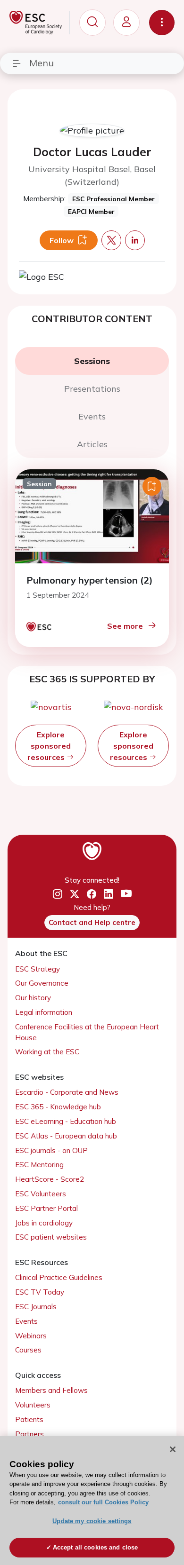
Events (26, 1321)
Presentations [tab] (92, 388)
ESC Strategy (37, 968)
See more (125, 626)
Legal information (43, 1012)
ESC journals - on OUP (51, 1150)
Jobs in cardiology (44, 1222)
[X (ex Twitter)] (74, 894)
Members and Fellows (51, 1390)
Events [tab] (92, 416)
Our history (33, 997)
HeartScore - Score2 (49, 1179)
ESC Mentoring (39, 1164)
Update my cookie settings (91, 1521)
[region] (92, 1500)
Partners (29, 1434)
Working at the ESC (47, 1051)
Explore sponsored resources (49, 746)
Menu (41, 63)
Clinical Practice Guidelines (58, 1277)
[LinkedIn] (108, 894)
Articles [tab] (92, 444)
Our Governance (41, 983)
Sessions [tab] (92, 361)
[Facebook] (91, 894)
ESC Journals (36, 1306)
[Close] (172, 1449)
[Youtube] (126, 894)
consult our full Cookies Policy (103, 1502)
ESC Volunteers (40, 1193)
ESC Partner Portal (46, 1208)
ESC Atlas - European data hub (66, 1135)
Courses (28, 1349)
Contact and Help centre (92, 922)
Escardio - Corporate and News (66, 1092)
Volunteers (32, 1404)
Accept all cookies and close (95, 1547)
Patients (29, 1419)
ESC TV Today (39, 1292)
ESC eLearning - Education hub (65, 1121)
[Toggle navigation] (162, 22)
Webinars (31, 1335)
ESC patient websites (51, 1237)
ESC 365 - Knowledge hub (58, 1106)
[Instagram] (57, 894)
